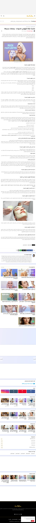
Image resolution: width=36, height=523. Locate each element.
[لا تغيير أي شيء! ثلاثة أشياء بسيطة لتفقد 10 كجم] (5, 427)
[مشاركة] (1, 31)
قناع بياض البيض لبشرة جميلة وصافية (28, 277)
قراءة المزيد (28, 518)
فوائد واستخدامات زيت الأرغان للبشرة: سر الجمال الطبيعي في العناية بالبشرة (5, 481)
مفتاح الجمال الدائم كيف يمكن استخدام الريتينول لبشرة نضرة (10, 314)
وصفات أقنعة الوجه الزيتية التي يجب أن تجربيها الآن (11, 278)
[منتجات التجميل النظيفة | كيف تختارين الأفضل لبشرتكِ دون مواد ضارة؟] (31, 414)
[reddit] (15, 514)
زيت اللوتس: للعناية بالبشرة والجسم (28, 289)
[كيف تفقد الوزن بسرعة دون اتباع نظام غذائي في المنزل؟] (22, 414)
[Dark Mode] (4, 16)
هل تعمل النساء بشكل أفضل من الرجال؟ (14, 417)
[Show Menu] (34, 16)
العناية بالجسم (18, 443)
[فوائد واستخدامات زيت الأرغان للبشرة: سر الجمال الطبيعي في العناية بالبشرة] (5, 477)
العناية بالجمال (25, 245)
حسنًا (32, 521)
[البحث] (1, 16)
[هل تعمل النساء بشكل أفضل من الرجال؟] (14, 414)
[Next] (1, 21)
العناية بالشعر (12, 453)
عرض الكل (2, 267)
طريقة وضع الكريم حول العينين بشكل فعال (22, 21)
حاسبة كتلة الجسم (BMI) (27, 384)
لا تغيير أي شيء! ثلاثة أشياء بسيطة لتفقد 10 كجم (5, 431)
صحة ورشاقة (18, 445)
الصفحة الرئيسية (33, 26)
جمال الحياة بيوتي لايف (16, 521)
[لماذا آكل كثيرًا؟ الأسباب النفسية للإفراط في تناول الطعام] (5, 414)
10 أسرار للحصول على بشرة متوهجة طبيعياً (10, 301)
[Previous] (3, 21)
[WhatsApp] (20, 250)
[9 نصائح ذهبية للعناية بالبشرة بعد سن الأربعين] (14, 477)
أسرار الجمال (32, 453)
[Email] (18, 250)
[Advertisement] (18, 7)
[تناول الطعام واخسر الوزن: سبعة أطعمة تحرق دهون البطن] (14, 427)
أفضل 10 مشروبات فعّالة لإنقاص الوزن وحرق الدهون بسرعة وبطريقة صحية (31, 404)
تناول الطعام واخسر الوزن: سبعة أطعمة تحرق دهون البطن (14, 404)
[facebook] (21, 514)
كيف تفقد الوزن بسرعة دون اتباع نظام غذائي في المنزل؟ (22, 418)
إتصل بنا (10, 519)
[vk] (17, 514)
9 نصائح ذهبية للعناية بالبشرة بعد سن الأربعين (27, 325)
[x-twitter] (19, 514)
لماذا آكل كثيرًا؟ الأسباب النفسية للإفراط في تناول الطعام (5, 404)
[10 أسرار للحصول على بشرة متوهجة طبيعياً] (31, 477)
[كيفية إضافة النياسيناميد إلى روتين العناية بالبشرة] (22, 477)
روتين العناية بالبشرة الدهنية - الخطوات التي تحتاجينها (27, 302)
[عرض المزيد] (16, 250)
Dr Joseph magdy (28, 254)
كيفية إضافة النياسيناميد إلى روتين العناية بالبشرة (27, 314)
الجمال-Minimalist (18, 439)
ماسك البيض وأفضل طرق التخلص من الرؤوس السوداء (9, 290)
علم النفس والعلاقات (18, 447)
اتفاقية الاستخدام (15, 519)
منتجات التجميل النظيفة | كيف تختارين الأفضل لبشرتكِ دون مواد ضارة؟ (31, 418)
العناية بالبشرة (28, 26)
